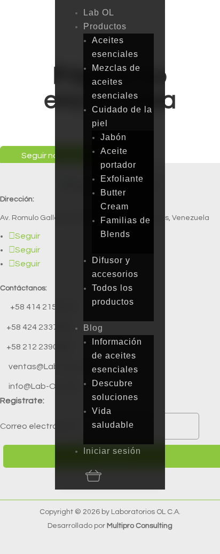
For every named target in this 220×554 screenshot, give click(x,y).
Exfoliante (122, 178)
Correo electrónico (37, 426)
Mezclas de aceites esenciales (116, 81)
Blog (93, 327)
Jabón (113, 137)
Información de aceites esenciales (117, 355)
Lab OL (98, 12)
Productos (105, 26)
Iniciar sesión (112, 450)
